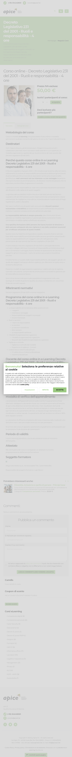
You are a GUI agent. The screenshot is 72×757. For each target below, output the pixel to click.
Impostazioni (30, 390)
